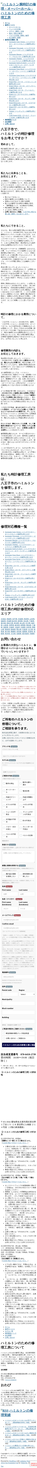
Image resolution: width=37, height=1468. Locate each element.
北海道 (3, 619)
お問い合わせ (10, 1337)
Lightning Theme (25, 1461)
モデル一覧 (9, 1331)
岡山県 (18, 629)
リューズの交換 (15, 29)
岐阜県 (17, 625)
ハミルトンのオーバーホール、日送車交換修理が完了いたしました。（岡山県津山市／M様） (20, 1429)
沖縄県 (32, 634)
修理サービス (10, 1329)
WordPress (12, 1461)
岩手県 (14, 619)
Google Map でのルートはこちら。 (15, 1143)
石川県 (27, 623)
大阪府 (17, 627)
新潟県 (16, 623)
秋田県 (26, 619)
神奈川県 (10, 623)
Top (2, 1466)
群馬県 (20, 621)
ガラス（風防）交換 (16, 31)
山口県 (30, 629)
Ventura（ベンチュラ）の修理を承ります (20, 595)
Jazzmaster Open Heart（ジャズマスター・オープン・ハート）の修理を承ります (22, 71)
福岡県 (24, 631)
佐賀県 (30, 631)
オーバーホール (15, 27)
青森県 (9, 619)
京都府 (11, 627)
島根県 (13, 629)
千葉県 (31, 621)
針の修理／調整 (15, 37)
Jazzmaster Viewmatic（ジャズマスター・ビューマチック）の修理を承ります (22, 50)
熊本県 (7, 634)
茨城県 (9, 621)
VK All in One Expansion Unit (18, 1462)
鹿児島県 (25, 634)
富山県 (22, 623)
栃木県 (14, 621)
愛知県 (28, 625)
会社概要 (8, 1335)
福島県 (3, 621)
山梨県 (5, 625)
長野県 (11, 625)
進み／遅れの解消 (15, 33)
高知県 (18, 631)
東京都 (3, 623)
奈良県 (28, 627)
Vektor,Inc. (24, 1463)
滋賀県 (5, 627)
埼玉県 (25, 621)
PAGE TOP (34, 1422)
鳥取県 (7, 629)
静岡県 (23, 625)
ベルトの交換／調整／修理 (19, 35)
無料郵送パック (10, 1333)
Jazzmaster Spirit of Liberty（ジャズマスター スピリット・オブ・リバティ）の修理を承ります (22, 65)
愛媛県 (13, 631)
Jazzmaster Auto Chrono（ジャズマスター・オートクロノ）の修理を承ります (22, 44)
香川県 (7, 631)
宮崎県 (18, 634)
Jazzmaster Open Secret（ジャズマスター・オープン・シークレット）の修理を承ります (22, 78)
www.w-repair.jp (10, 1380)
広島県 (24, 629)
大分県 (13, 634)
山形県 (32, 619)
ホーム (7, 1327)
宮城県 (20, 619)
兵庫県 (23, 627)
